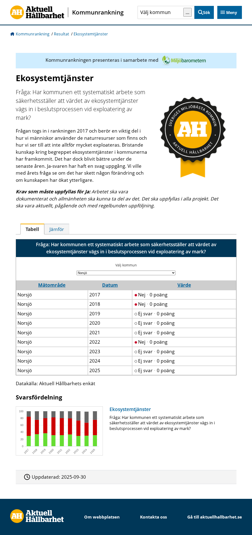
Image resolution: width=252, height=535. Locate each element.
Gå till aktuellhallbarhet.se (214, 517)
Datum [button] (110, 285)
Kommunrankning (32, 34)
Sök (206, 12)
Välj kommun (126, 265)
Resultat (61, 34)
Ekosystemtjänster (91, 34)
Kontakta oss (153, 517)
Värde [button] (184, 285)
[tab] (32, 229)
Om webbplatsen (102, 517)
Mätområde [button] (51, 285)
